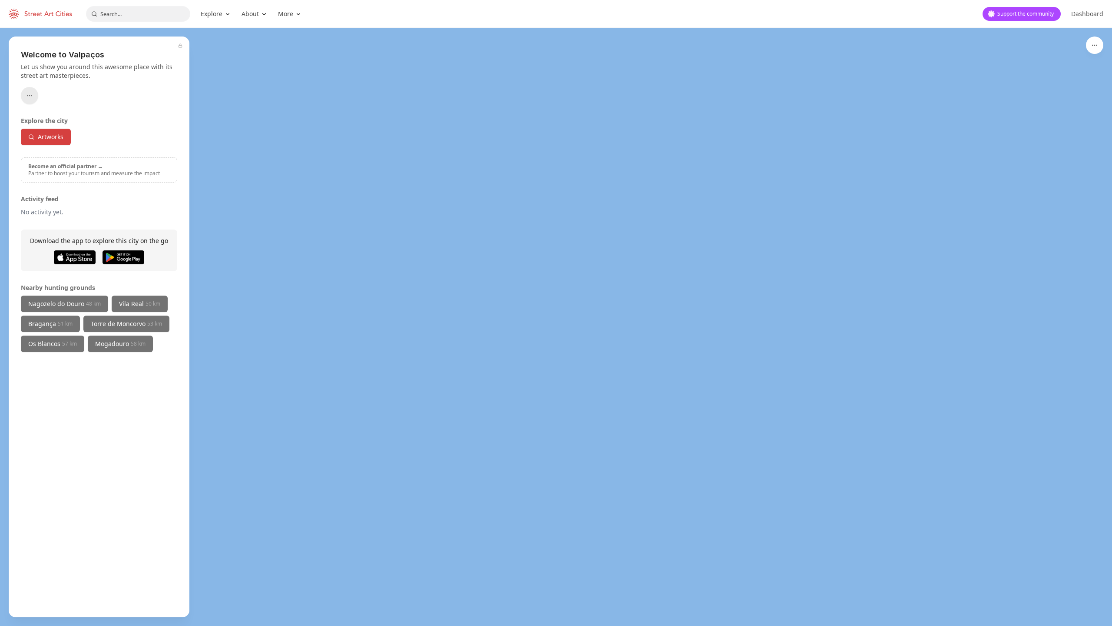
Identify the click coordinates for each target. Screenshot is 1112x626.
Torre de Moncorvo (126, 324)
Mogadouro (120, 344)
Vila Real (139, 304)
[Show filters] (1094, 45)
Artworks (50, 137)
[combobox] (138, 14)
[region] (556, 327)
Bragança (50, 324)
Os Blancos (52, 344)
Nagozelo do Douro (64, 304)
